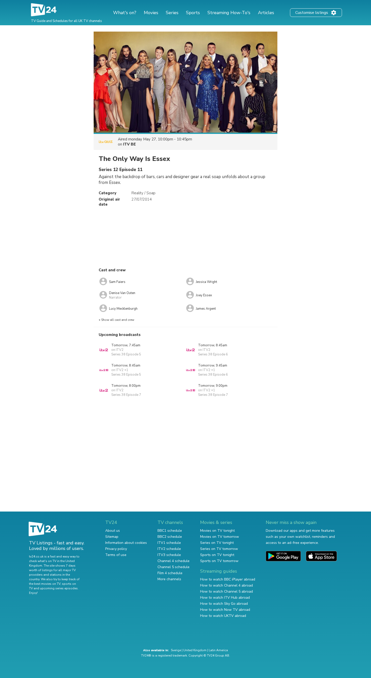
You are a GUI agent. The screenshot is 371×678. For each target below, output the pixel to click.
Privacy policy (116, 548)
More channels (169, 579)
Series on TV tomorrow (219, 548)
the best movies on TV (44, 584)
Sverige (176, 650)
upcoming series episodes (59, 588)
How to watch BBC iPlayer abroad (227, 579)
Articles (266, 13)
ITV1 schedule (169, 542)
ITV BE (129, 144)
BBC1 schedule (169, 530)
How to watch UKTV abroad (223, 615)
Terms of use (115, 554)
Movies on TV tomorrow (219, 536)
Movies (151, 13)
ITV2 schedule (169, 548)
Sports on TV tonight (217, 554)
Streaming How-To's (228, 13)
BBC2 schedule (169, 536)
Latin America (218, 650)
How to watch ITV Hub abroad (225, 597)
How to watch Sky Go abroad (224, 603)
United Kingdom (194, 650)
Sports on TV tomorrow (219, 561)
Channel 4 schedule (173, 561)
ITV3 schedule (169, 554)
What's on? (124, 13)
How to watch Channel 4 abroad (226, 585)
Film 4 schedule (169, 573)
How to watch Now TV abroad (225, 609)
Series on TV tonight (217, 542)
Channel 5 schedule (173, 567)
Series (172, 13)
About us (112, 530)
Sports (193, 13)
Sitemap (111, 536)
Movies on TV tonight (217, 530)
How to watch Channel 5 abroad (226, 591)
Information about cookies (126, 542)
